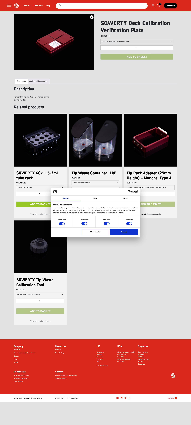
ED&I (15, 359)
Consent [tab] (66, 198)
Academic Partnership (21, 378)
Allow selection (95, 232)
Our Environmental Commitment (24, 353)
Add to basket (137, 57)
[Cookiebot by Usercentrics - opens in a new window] (129, 191)
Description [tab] (21, 81)
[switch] (84, 223)
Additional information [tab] (38, 81)
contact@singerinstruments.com (66, 375)
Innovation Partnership (21, 375)
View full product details (40, 214)
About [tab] (125, 198)
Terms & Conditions (72, 398)
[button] (92, 17)
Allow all (124, 232)
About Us (17, 350)
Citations (58, 350)
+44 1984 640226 (60, 378)
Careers (16, 356)
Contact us (170, 5)
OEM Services (18, 381)
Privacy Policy (59, 398)
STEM (16, 362)
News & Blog (59, 353)
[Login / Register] (153, 5)
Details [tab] (95, 198)
